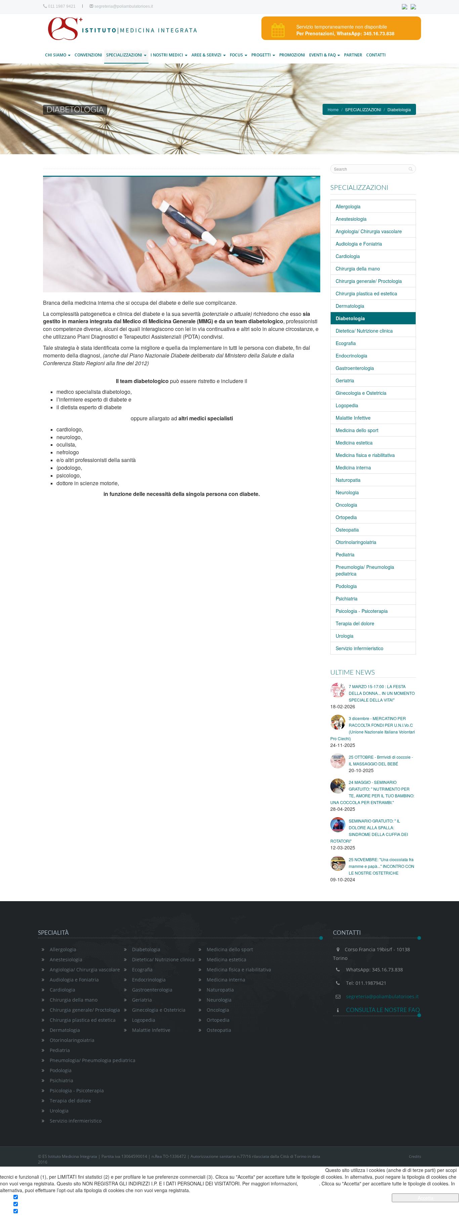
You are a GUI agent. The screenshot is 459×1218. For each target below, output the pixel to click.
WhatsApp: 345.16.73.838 (374, 969)
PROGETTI (261, 55)
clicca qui (309, 1183)
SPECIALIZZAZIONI (124, 55)
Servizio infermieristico (359, 648)
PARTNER (353, 55)
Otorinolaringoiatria (356, 542)
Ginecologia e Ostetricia (361, 392)
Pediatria (345, 554)
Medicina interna (353, 467)
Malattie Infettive (353, 417)
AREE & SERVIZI (207, 55)
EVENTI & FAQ (323, 55)
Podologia (346, 586)
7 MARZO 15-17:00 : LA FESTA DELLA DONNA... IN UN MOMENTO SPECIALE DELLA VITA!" (382, 693)
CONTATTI (376, 55)
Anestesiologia (351, 218)
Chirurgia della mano (358, 268)
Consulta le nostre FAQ (382, 1010)
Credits (415, 1156)
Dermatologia (350, 305)
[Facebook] (406, 6)
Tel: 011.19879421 (366, 983)
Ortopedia (346, 517)
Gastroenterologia (355, 368)
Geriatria (345, 380)
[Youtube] (413, 6)
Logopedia (347, 405)
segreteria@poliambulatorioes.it (123, 6)
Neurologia (347, 492)
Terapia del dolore (355, 623)
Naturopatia (348, 479)
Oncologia (346, 504)
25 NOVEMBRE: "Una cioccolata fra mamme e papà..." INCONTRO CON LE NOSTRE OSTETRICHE (381, 866)
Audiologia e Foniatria (359, 243)
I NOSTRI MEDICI (167, 55)
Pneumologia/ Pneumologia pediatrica (92, 1060)
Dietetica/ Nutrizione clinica (364, 330)
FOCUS (237, 55)
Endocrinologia (351, 355)
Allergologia (348, 206)
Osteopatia (347, 529)
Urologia (344, 635)
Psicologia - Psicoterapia (362, 610)
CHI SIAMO (56, 55)
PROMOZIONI (292, 55)
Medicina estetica (354, 442)
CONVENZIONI (88, 55)
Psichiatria (347, 598)
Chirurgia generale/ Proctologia (369, 281)
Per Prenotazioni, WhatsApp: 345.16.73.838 (345, 33)
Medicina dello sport (357, 430)
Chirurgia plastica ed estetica (366, 293)
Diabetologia (146, 949)
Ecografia (346, 343)
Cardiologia (348, 256)
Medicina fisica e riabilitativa (365, 455)
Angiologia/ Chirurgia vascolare (369, 231)
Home (333, 109)
